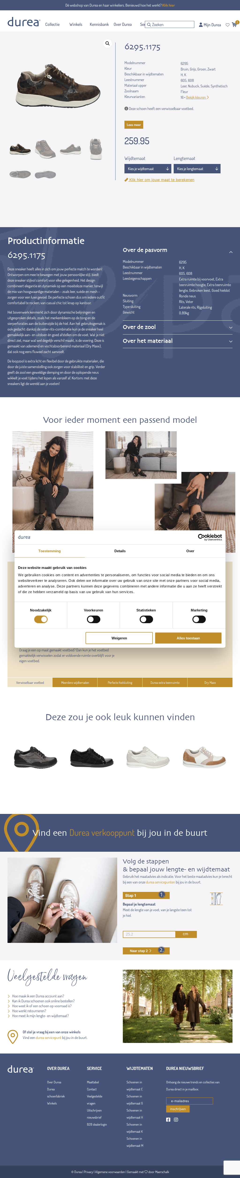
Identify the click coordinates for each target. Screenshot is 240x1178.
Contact (92, 1089)
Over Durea (54, 1082)
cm (185, 933)
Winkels (52, 1103)
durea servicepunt (48, 1037)
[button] (107, 43)
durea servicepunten (160, 882)
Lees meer (134, 125)
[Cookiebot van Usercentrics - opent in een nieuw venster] (201, 537)
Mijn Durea (212, 24)
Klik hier (168, 5)
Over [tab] (190, 551)
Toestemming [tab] (49, 551)
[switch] (93, 619)
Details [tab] (120, 551)
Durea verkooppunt (102, 832)
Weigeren (119, 638)
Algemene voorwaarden (110, 1172)
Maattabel (93, 1082)
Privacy (88, 1172)
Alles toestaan (188, 638)
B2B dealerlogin (97, 1124)
